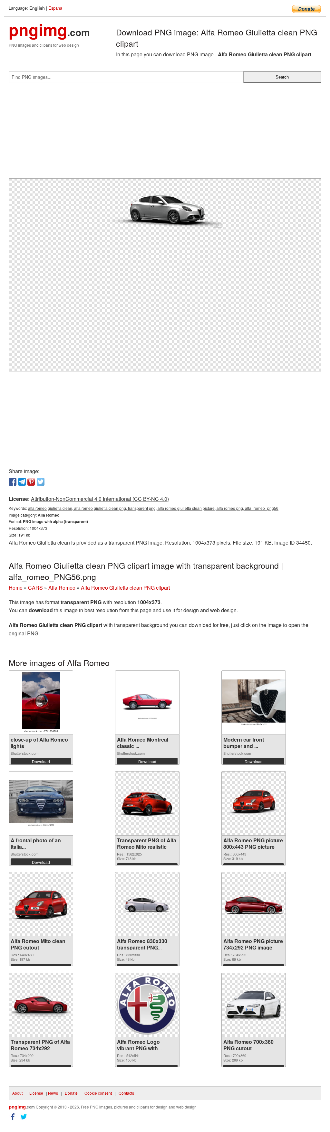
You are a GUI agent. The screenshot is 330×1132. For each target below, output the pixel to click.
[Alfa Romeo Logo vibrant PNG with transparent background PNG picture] (147, 1005)
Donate (71, 1093)
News (53, 1093)
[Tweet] (40, 482)
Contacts (126, 1093)
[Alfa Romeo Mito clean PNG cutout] (41, 904)
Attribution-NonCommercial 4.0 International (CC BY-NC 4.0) (100, 498)
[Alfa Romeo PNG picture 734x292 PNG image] (253, 904)
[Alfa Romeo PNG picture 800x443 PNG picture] (253, 803)
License (36, 1093)
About (17, 1093)
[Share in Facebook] (12, 482)
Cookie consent (98, 1093)
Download (41, 761)
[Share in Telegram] (22, 482)
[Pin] (31, 482)
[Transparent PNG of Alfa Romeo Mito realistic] (147, 803)
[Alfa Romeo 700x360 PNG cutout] (253, 1004)
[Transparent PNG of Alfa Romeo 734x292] (41, 1005)
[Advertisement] (165, 133)
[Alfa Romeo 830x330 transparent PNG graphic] (147, 904)
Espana (55, 8)
